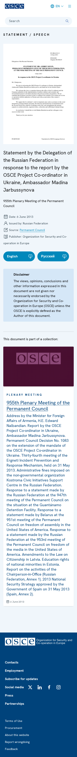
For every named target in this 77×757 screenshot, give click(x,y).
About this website (17, 735)
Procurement (13, 728)
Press (9, 695)
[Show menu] (70, 6)
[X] (30, 687)
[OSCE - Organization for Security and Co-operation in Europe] (14, 6)
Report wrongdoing (17, 742)
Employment (14, 670)
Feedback (11, 749)
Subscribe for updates (21, 679)
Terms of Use (13, 721)
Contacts (11, 662)
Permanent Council (32, 230)
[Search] (67, 21)
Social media (14, 687)
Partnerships (14, 703)
